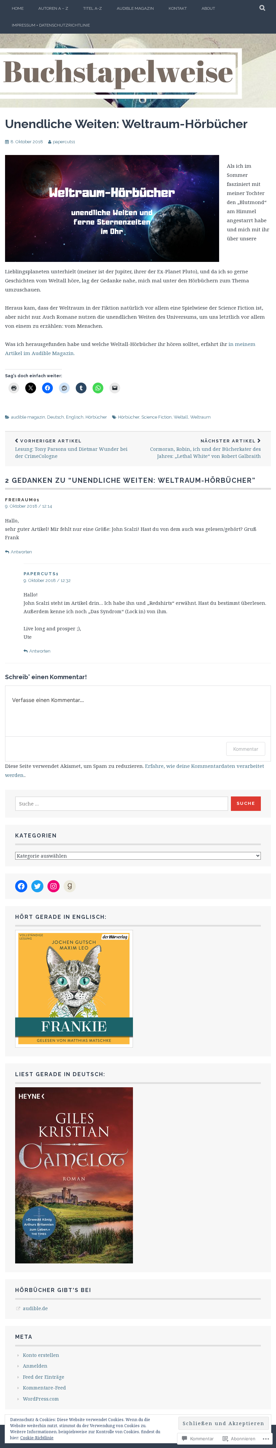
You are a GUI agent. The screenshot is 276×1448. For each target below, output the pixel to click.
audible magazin (135, 8)
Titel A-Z (92, 8)
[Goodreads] (70, 886)
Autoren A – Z (53, 8)
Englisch (74, 417)
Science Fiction (156, 417)
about (208, 8)
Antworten (21, 551)
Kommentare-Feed (44, 1387)
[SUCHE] (262, 8)
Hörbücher (96, 417)
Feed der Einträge (43, 1377)
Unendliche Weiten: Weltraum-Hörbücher (126, 124)
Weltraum (200, 417)
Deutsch (55, 417)
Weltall (181, 417)
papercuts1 (64, 141)
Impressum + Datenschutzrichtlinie (51, 25)
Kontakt (178, 8)
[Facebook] (21, 886)
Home (18, 8)
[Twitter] (37, 886)
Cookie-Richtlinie (37, 1438)
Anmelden (35, 1366)
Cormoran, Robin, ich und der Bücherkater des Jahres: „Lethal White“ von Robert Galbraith (205, 448)
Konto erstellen (41, 1355)
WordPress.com (41, 1399)
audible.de (35, 1308)
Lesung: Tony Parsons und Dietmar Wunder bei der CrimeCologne (71, 448)
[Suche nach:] (121, 803)
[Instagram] (53, 886)
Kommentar (245, 749)
